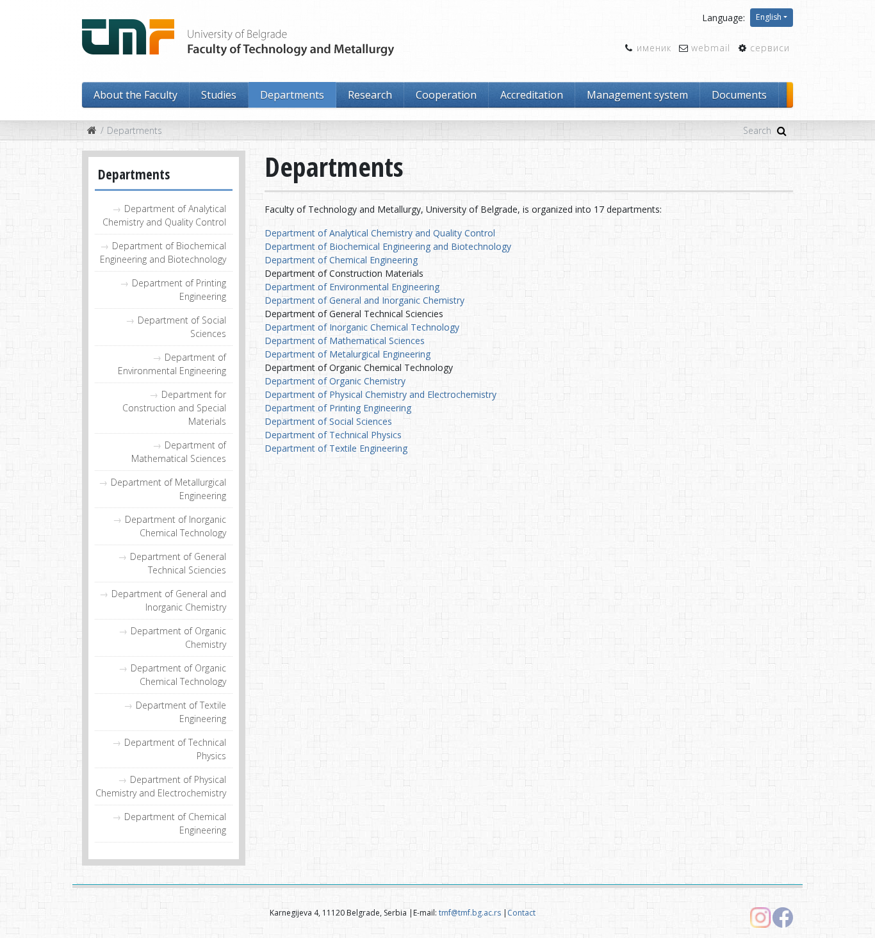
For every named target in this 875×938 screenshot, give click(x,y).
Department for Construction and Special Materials (174, 407)
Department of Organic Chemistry (178, 637)
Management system (637, 95)
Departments (292, 95)
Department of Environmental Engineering (172, 364)
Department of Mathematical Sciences (178, 452)
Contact (521, 912)
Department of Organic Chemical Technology (178, 674)
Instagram (760, 917)
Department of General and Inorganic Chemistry (168, 600)
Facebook (783, 917)
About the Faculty (135, 95)
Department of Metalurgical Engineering (347, 354)
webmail (710, 48)
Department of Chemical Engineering (175, 823)
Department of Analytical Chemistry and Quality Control (164, 215)
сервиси (770, 48)
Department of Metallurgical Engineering (168, 489)
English (768, 17)
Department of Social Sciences (182, 327)
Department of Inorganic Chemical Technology (175, 526)
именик (654, 48)
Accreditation (531, 95)
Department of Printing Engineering (179, 289)
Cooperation (446, 95)
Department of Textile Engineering (181, 712)
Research (370, 95)
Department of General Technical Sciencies (178, 563)
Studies (218, 95)
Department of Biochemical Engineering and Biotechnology (163, 252)
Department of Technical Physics (175, 749)
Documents (739, 95)
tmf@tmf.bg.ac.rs (470, 912)
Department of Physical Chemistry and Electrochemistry (160, 786)
